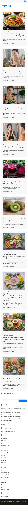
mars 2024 (3, 482)
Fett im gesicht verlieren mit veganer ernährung (12, 416)
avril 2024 (3, 479)
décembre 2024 (5, 472)
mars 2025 (3, 467)
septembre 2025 (5, 452)
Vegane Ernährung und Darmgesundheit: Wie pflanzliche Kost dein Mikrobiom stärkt (14, 257)
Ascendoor (23, 501)
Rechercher (4, 398)
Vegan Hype (7, 5)
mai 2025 (3, 462)
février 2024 (4, 484)
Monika (5, 43)
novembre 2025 (5, 448)
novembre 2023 (5, 489)
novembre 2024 (5, 474)
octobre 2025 (4, 450)
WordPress (16, 503)
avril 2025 (3, 465)
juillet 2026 (4, 438)
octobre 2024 (4, 477)
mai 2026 (3, 440)
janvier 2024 (4, 487)
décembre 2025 (5, 445)
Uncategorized (7, 31)
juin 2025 (3, 460)
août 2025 (3, 455)
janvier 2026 (4, 443)
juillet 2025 (4, 457)
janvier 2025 (4, 470)
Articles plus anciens (8, 393)
